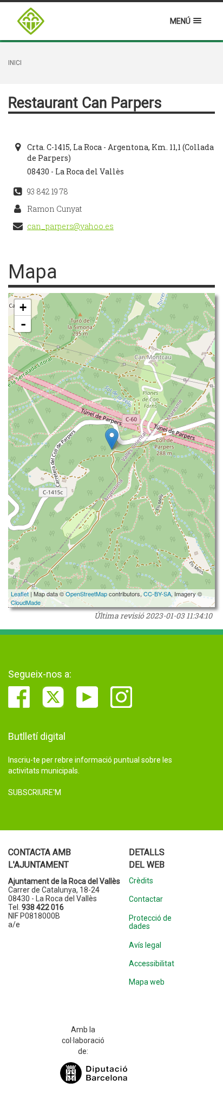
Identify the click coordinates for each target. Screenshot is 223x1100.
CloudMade (26, 602)
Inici (15, 63)
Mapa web (147, 982)
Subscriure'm (34, 792)
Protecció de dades (150, 922)
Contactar (146, 899)
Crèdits (141, 881)
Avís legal (145, 945)
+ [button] (23, 307)
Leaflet (20, 593)
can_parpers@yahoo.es (70, 226)
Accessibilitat (151, 964)
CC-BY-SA (157, 593)
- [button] (23, 323)
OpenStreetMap (86, 593)
